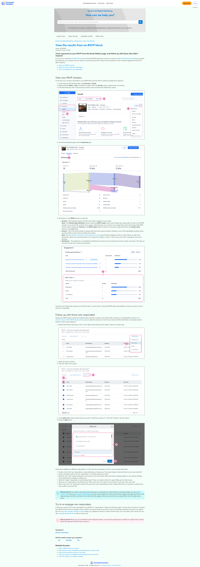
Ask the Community (62, 532)
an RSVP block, (76, 58)
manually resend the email (67, 513)
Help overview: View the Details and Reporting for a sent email (79, 550)
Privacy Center (116, 565)
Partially (69, 540)
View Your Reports (89, 41)
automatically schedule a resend (74, 511)
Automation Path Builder (83, 494)
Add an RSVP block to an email (69, 548)
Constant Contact (106, 565)
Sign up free (187, 3)
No (79, 540)
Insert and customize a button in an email (72, 552)
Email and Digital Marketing (64, 41)
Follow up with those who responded (70, 67)
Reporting (78, 41)
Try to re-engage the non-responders (70, 69)
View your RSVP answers (66, 65)
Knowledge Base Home (89, 3)
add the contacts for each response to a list (85, 235)
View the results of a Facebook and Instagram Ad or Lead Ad (78, 554)
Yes (59, 540)
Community (101, 3)
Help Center (109, 3)
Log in (195, 3)
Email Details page (127, 58)
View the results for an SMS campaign (71, 556)
